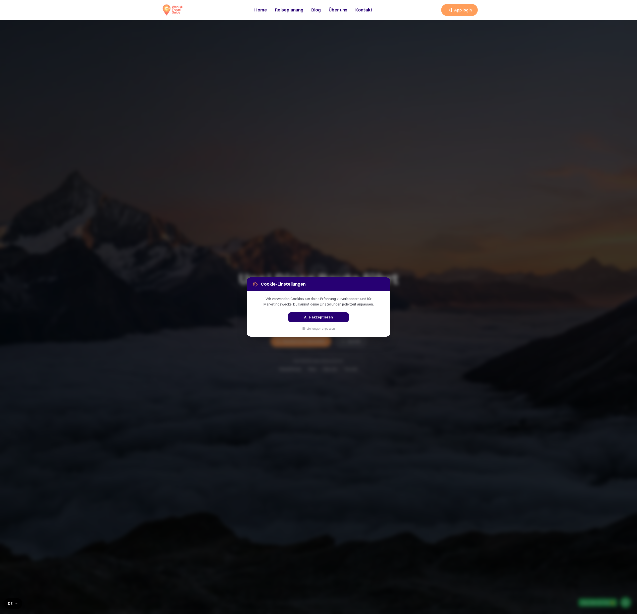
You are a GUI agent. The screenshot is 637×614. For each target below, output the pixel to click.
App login (463, 9)
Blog (316, 10)
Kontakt (363, 10)
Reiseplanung (289, 10)
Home (260, 10)
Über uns (338, 10)
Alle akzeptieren (318, 317)
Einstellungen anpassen (318, 328)
